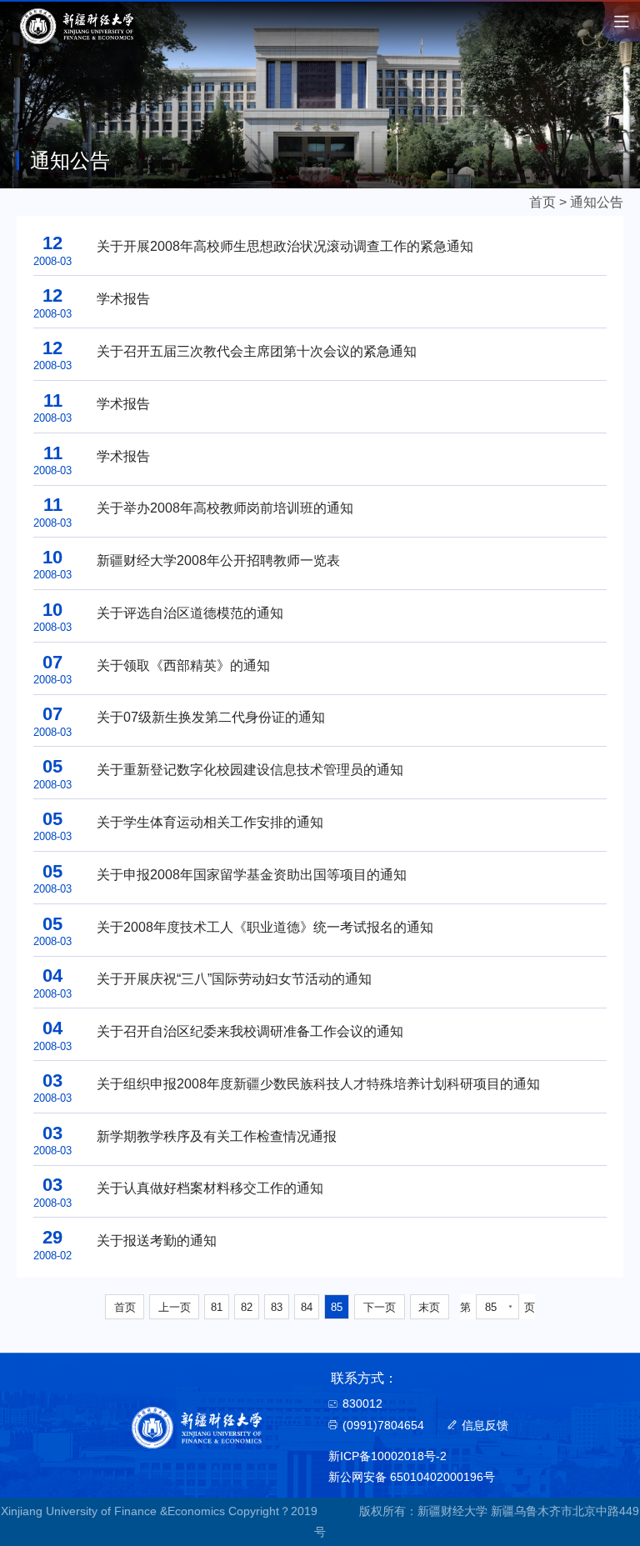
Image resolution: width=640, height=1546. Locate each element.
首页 (542, 202)
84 (306, 1307)
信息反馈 (485, 1425)
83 (276, 1307)
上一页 (174, 1307)
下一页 (379, 1307)
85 (336, 1307)
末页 (429, 1307)
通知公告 (596, 202)
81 (216, 1307)
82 (246, 1307)
